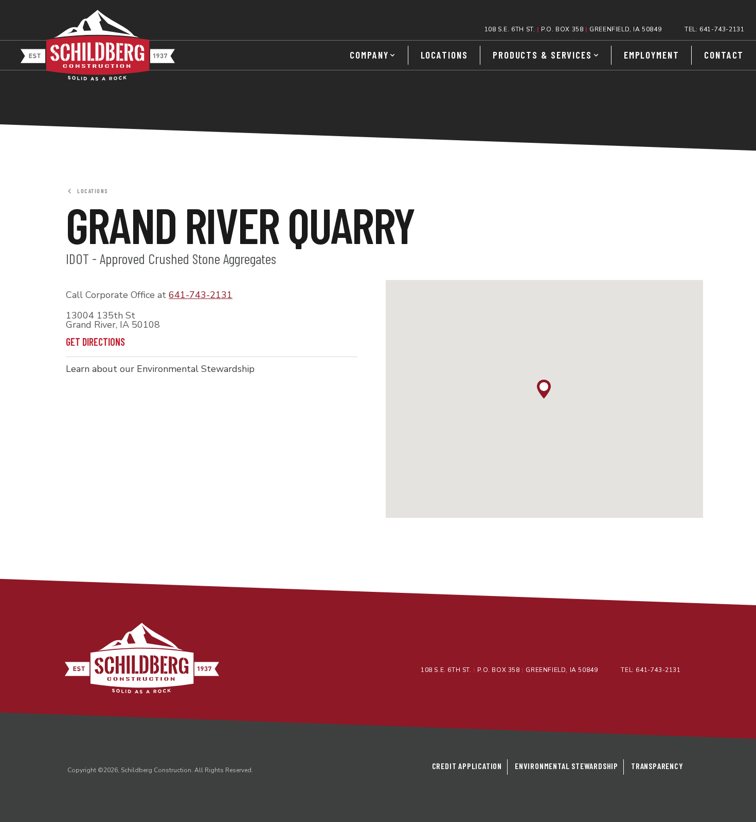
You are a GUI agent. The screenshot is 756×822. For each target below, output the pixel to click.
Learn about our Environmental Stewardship (160, 369)
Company (369, 55)
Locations (444, 55)
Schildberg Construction (98, 45)
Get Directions (97, 341)
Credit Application (467, 766)
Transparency (657, 766)
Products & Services (542, 55)
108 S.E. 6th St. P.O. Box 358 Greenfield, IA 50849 (572, 29)
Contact (724, 55)
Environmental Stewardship (566, 766)
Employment (651, 55)
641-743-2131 (721, 29)
